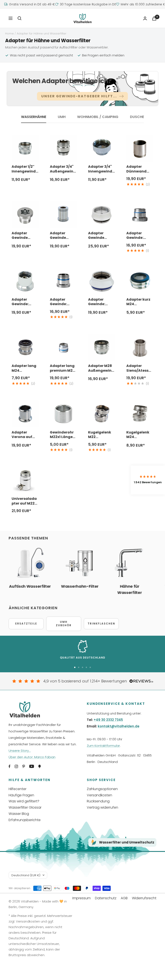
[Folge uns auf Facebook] (9, 766)
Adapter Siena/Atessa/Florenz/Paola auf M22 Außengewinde (139, 368)
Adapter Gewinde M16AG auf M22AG (21, 235)
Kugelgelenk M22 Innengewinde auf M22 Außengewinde (101, 434)
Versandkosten (99, 795)
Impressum (81, 898)
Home (9, 33)
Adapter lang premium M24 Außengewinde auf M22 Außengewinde (63, 368)
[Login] (145, 18)
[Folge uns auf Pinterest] (23, 766)
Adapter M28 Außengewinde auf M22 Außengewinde (101, 368)
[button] (148, 480)
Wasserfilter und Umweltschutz (126, 842)
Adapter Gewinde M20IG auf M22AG (97, 235)
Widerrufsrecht (144, 898)
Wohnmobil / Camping (97, 117)
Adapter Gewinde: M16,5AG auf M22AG (137, 235)
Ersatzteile (26, 623)
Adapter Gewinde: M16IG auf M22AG (20, 301)
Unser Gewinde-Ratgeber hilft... (79, 96)
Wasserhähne (33, 117)
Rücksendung (98, 801)
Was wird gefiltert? (24, 801)
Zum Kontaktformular (103, 745)
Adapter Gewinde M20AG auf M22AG (60, 235)
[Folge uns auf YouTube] (31, 766)
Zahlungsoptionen (102, 788)
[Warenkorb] (154, 18)
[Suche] (19, 18)
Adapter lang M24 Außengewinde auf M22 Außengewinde (25, 368)
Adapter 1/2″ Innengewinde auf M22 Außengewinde (25, 169)
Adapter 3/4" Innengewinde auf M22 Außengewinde (101, 169)
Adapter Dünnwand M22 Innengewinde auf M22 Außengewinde (139, 169)
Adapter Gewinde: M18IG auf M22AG (97, 301)
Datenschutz (105, 898)
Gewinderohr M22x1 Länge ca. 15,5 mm (62, 434)
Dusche (137, 117)
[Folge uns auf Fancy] (39, 766)
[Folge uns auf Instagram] (16, 766)
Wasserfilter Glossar (25, 807)
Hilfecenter (17, 788)
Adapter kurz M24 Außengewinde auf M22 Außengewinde (139, 301)
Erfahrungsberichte (25, 819)
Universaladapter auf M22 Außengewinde (25, 501)
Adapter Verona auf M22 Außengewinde (25, 434)
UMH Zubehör (64, 623)
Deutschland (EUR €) (25, 875)
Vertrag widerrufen (102, 807)
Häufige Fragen (21, 795)
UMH (62, 117)
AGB (124, 898)
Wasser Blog (19, 813)
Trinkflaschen (101, 623)
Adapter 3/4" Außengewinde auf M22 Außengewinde (63, 169)
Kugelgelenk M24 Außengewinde (139, 434)
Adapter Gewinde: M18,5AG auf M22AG (61, 301)
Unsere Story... (20, 750)
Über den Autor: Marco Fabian (32, 757)
